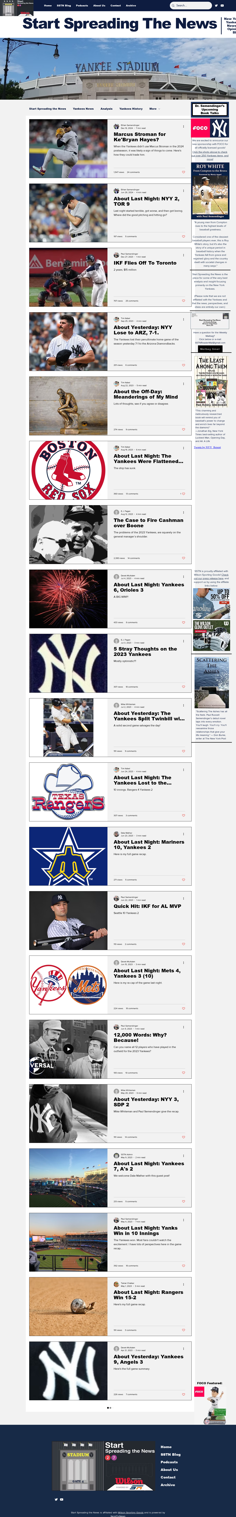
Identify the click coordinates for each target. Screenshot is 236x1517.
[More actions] (185, 126)
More (153, 108)
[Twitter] (216, 5)
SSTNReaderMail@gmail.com (210, 342)
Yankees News (83, 108)
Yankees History (131, 108)
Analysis (106, 108)
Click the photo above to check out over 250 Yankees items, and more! (210, 155)
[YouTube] (222, 5)
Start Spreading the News (47, 108)
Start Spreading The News (119, 23)
